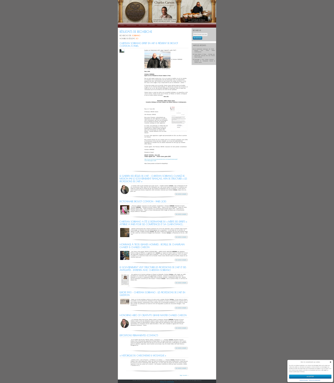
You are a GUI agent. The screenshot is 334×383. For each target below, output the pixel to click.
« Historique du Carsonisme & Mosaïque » (143, 355)
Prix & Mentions (143, 25)
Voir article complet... (181, 194)
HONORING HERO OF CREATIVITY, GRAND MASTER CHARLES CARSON (153, 315)
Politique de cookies (304, 380)
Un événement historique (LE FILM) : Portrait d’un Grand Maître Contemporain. (204, 50)
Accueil (122, 25)
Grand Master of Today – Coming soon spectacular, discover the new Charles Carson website (204, 55)
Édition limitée (184, 25)
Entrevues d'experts (162, 25)
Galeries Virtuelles (131, 25)
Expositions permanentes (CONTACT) (139, 335)
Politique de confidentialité (314, 380)
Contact (192, 25)
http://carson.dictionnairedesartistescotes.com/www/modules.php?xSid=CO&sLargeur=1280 (161, 159)
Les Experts (152, 25)
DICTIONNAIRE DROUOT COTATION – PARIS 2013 (143, 201)
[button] (330, 362)
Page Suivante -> (184, 375)
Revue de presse (173, 25)
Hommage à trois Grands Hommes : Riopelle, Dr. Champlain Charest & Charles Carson (204, 61)
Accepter (310, 376)
